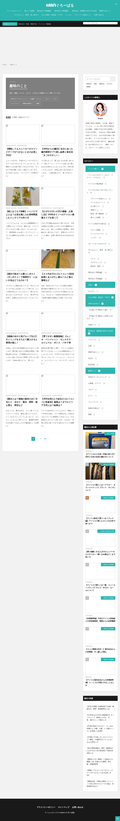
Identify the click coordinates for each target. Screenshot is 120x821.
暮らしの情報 (29, 11)
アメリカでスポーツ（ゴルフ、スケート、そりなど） (100, 176)
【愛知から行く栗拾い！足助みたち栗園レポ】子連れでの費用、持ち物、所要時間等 (100, 761)
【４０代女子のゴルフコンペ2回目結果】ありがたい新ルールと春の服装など (57, 276)
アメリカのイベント (14, 11)
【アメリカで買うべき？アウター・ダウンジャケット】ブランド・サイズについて (100, 487)
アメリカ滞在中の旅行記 (99, 224)
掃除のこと (96, 210)
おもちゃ (93, 291)
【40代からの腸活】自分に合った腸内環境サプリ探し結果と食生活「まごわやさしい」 (57, 151)
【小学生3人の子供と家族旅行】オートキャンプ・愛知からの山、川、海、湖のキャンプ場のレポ (100, 717)
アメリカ (41, 24)
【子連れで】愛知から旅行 (99, 310)
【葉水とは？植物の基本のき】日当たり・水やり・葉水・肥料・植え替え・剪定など (22, 401)
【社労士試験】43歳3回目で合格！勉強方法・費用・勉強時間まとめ (100, 707)
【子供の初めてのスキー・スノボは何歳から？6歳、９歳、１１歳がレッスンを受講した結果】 (100, 728)
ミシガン (69, 15)
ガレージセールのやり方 (98, 244)
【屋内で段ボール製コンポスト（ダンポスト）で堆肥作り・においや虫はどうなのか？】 (22, 276)
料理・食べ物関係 (99, 214)
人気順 (14, 117)
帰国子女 (33, 24)
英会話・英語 (97, 266)
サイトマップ (63, 807)
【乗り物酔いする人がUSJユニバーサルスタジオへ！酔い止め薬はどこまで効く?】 (100, 554)
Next (45, 439)
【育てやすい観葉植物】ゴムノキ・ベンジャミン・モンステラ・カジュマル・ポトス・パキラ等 (57, 339)
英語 (27, 24)
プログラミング (98, 262)
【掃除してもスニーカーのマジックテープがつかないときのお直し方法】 (22, 151)
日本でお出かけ (95, 303)
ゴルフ (47, 99)
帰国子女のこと (105, 11)
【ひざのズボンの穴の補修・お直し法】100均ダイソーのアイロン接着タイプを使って (57, 214)
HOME (4, 64)
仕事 (91, 346)
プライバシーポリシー (46, 807)
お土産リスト (97, 206)
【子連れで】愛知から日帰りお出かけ (100, 317)
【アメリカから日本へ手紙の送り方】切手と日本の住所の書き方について (100, 455)
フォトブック (15, 103)
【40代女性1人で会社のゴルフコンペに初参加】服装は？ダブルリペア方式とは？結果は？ (57, 401)
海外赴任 (21, 24)
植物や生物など (28, 103)
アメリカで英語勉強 (97, 184)
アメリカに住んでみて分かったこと (100, 191)
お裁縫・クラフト (35, 99)
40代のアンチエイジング (18, 99)
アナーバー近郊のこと (83, 15)
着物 (37, 103)
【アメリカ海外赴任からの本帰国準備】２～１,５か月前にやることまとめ (99, 682)
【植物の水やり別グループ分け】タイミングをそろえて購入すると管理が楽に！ (22, 339)
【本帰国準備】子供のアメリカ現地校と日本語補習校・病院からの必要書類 (100, 619)
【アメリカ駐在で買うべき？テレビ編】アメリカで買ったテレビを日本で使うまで (100, 521)
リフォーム (93, 340)
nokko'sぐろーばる (60, 5)
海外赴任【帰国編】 (61, 11)
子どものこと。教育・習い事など (26, 15)
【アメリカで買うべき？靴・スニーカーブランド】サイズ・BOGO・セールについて (100, 587)
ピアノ (55, 99)
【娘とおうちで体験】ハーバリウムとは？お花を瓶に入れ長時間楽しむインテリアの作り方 (22, 214)
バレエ (95, 259)
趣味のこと (13, 64)
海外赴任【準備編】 (44, 11)
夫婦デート (93, 325)
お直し (92, 285)
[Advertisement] (60, 44)
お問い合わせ (99, 15)
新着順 (8, 117)
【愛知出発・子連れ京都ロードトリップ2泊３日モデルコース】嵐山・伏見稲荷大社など (100, 783)
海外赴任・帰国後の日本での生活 (84, 11)
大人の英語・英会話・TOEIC (52, 15)
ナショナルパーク (99, 234)
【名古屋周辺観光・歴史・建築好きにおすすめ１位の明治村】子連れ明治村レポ (100, 750)
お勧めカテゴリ (24, 117)
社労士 (92, 358)
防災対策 (93, 364)
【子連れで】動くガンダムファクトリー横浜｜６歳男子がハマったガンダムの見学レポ (100, 739)
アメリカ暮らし (95, 169)
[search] (115, 23)
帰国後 (48, 24)
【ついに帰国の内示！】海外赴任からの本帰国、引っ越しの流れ (100, 650)
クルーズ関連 (97, 230)
